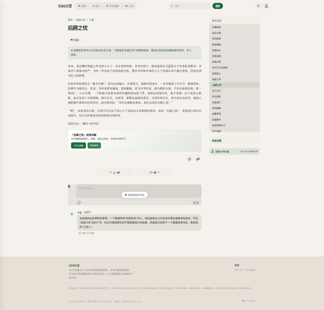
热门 (97, 6)
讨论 (131, 6)
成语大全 (81, 19)
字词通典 (114, 6)
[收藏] (189, 159)
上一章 (116, 172)
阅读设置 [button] (216, 140)
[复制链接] (197, 159)
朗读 (76, 40)
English (94, 145)
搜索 (217, 6)
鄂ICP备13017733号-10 (100, 301)
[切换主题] (258, 6)
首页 (84, 6)
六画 (91, 19)
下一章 (153, 172)
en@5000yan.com (131, 301)
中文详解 (78, 145)
